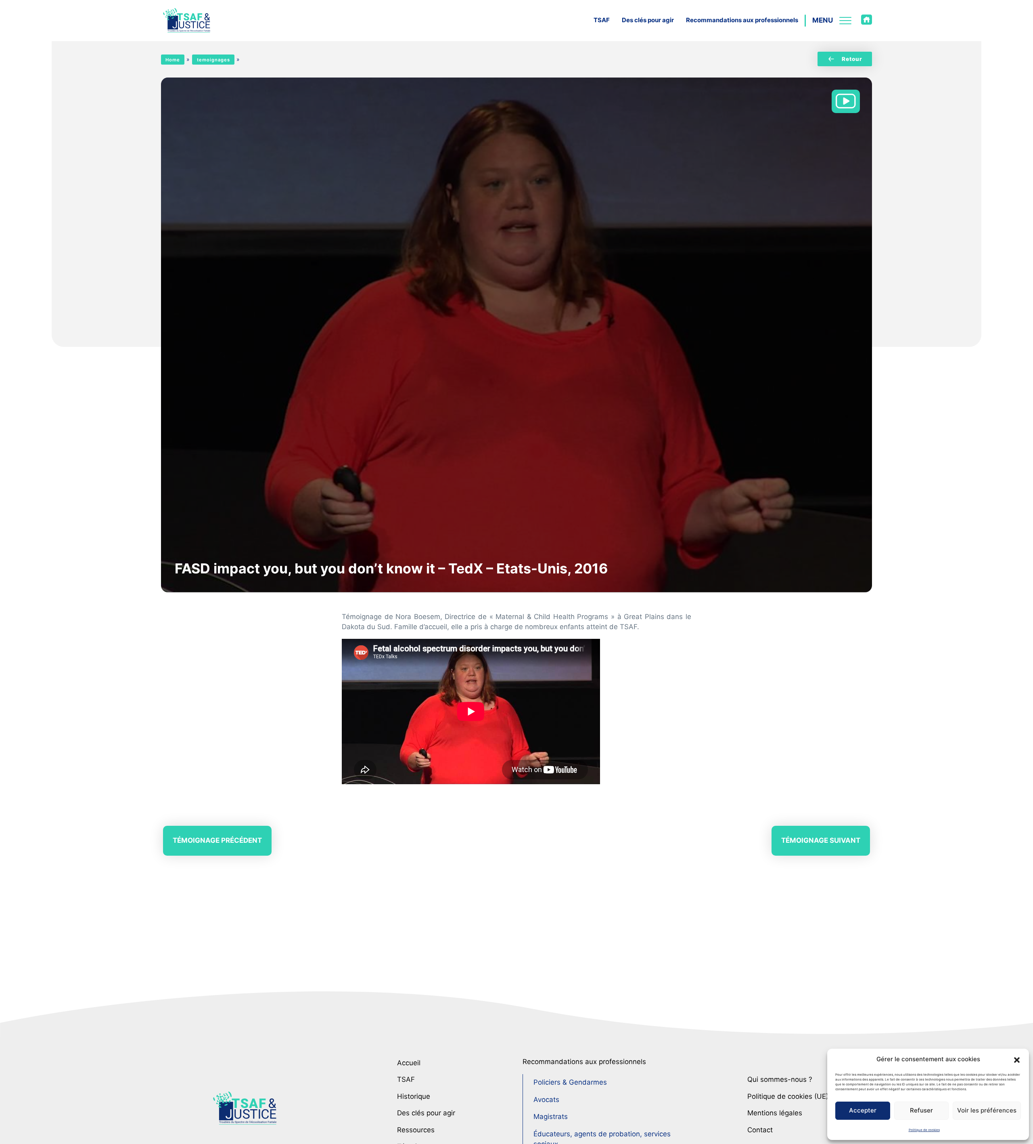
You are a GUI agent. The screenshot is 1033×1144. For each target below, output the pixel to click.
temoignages (213, 60)
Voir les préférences (986, 1110)
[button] (1017, 1059)
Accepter (862, 1110)
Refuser (921, 1110)
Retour (852, 59)
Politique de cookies (924, 1130)
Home (172, 60)
